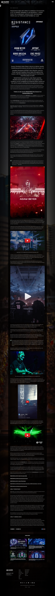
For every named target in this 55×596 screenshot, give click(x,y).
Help (19, 577)
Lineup (20, 569)
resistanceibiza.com (35, 472)
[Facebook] (21, 583)
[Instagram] (23, 583)
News (19, 576)
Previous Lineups (21, 573)
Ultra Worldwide (27, 569)
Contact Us (20, 578)
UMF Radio (26, 575)
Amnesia (34, 95)
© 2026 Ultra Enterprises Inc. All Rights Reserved (27, 585)
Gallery (20, 575)
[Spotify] (32, 583)
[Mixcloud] (30, 583)
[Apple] (34, 583)
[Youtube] (28, 583)
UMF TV (26, 574)
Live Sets (20, 574)
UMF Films (26, 573)
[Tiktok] (27, 583)
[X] (25, 583)
